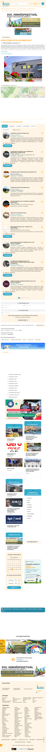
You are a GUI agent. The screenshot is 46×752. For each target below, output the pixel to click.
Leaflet (44, 97)
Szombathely (8, 43)
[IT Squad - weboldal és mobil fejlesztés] (30, 749)
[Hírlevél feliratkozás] (32, 3)
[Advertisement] (23, 364)
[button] (23, 92)
